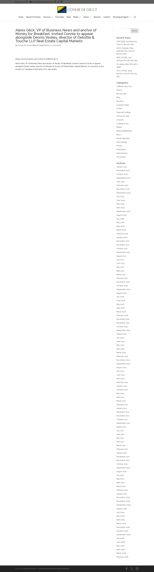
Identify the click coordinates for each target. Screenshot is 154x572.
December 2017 (122, 241)
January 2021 (121, 167)
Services (46, 17)
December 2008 (123, 527)
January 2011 (121, 453)
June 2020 (120, 182)
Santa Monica (121, 153)
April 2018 (120, 226)
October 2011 (122, 419)
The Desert (121, 157)
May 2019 (120, 204)
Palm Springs (121, 142)
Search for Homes (33, 17)
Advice (119, 90)
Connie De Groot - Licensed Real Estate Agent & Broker (46, 569)
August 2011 (121, 427)
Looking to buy (122, 124)
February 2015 (122, 356)
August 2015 (121, 334)
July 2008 (120, 538)
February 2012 (122, 405)
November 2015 (122, 323)
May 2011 (120, 438)
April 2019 (120, 208)
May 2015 (120, 345)
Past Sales (59, 17)
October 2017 (122, 249)
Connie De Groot (25, 45)
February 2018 (122, 234)
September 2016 (123, 289)
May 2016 (120, 304)
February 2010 (122, 490)
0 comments (56, 45)
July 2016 (120, 297)
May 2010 (120, 479)
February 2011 (122, 449)
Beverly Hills (121, 94)
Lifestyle (120, 120)
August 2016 (121, 293)
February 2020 (122, 185)
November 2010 (123, 460)
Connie (119, 109)
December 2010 (123, 457)
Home (20, 17)
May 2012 (120, 393)
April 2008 (120, 550)
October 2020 (122, 174)
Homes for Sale (122, 116)
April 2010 (120, 483)
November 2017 (122, 245)
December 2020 (123, 170)
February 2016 (122, 315)
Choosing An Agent (120, 17)
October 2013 (122, 390)
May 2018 (120, 222)
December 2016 (123, 282)
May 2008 (120, 546)
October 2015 (122, 327)
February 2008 (122, 557)
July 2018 (120, 219)
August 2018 (121, 215)
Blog (69, 17)
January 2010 (121, 494)
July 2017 (120, 260)
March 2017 (121, 275)
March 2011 (121, 445)
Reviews (97, 17)
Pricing (119, 146)
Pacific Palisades (123, 138)
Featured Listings (123, 112)
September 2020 (123, 178)
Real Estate (121, 149)
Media (76, 17)
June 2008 (120, 542)
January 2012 (121, 408)
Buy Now (120, 101)
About (86, 17)
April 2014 (120, 379)
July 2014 (120, 371)
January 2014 (121, 386)
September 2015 (123, 330)
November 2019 (123, 189)
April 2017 (120, 271)
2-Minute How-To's (124, 86)
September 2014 (123, 364)
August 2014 (121, 367)
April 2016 (120, 308)
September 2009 (123, 505)
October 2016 (122, 286)
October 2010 (122, 464)
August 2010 (121, 471)
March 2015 (121, 353)
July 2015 (120, 338)
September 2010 (123, 468)
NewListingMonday (124, 131)
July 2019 (120, 197)
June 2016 (120, 301)
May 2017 (120, 267)
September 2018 (123, 211)
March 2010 (121, 486)
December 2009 (123, 497)
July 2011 (120, 431)
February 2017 (122, 278)
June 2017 (120, 263)
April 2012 (120, 397)
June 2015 (120, 341)
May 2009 (120, 516)
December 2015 (122, 319)
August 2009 (121, 509)
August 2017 (121, 256)
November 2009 (123, 501)
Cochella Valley (122, 105)
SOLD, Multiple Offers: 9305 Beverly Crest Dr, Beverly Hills (125, 51)
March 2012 (121, 401)
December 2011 (122, 412)
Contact (106, 17)
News (47, 45)
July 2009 (120, 512)
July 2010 (120, 475)
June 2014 (120, 375)
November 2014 (123, 360)
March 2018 (121, 230)
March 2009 (121, 523)
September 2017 (123, 252)
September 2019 (123, 193)
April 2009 (120, 520)
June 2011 (120, 434)
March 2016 (121, 312)
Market (119, 127)
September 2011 (123, 423)
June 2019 (120, 200)
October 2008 (122, 531)
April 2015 (120, 349)
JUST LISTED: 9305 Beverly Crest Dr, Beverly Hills (126, 73)
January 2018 (121, 237)
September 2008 (123, 535)
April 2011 (120, 442)
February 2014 (122, 382)
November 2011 (122, 416)
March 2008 (121, 553)
